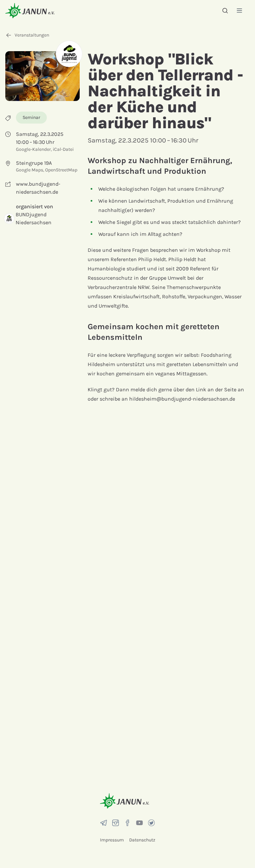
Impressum (112, 840)
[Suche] (225, 10)
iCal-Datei (63, 149)
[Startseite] (29, 10)
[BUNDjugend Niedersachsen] (69, 54)
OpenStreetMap (61, 170)
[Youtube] (139, 823)
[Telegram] (103, 823)
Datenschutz (142, 840)
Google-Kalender (33, 149)
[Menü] (239, 10)
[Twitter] (151, 823)
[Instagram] (115, 823)
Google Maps (29, 170)
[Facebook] (127, 823)
